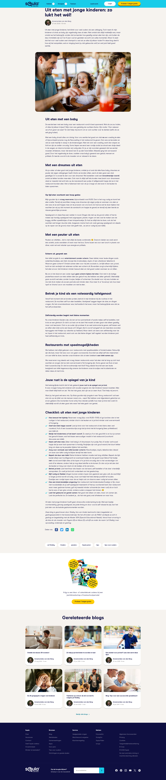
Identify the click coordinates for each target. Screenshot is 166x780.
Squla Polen (100, 740)
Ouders (63, 545)
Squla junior (86, 545)
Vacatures (29, 737)
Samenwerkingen (55, 740)
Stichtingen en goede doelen (59, 753)
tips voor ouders (110, 545)
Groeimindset (30, 747)
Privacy (122, 737)
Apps (51, 743)
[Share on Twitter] (61, 529)
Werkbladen (53, 737)
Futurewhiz (99, 734)
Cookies (122, 740)
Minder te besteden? (32, 750)
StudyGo (99, 737)
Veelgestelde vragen (79, 734)
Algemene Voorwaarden (128, 734)
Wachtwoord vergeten (80, 737)
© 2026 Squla (124, 750)
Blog (50, 734)
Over (27, 734)
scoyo (98, 743)
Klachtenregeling (78, 740)
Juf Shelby (51, 545)
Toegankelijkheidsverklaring (129, 743)
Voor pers (52, 747)
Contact (28, 740)
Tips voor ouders (55, 750)
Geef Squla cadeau (32, 743)
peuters (74, 545)
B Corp (121, 747)
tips (97, 545)
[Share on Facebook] (56, 529)
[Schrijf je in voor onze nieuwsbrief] (101, 770)
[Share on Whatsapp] (72, 529)
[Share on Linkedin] (67, 529)
